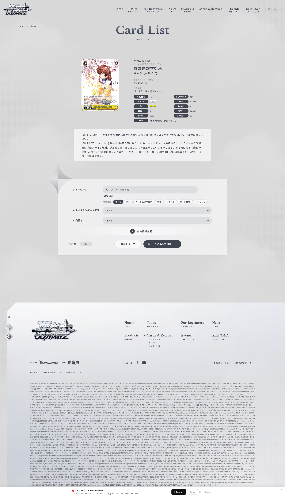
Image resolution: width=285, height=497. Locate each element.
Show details (205, 492)
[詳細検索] (108, 195)
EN (275, 9)
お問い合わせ (222, 362)
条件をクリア (128, 244)
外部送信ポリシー (74, 372)
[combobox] (157, 210)
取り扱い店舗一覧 (243, 362)
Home (20, 26)
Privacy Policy (131, 493)
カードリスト (154, 339)
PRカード (153, 342)
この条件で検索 (163, 244)
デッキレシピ (154, 345)
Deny (192, 492)
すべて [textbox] (109, 210)
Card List (31, 26)
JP (269, 9)
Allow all (178, 492)
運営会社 (34, 372)
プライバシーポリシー (51, 372)
